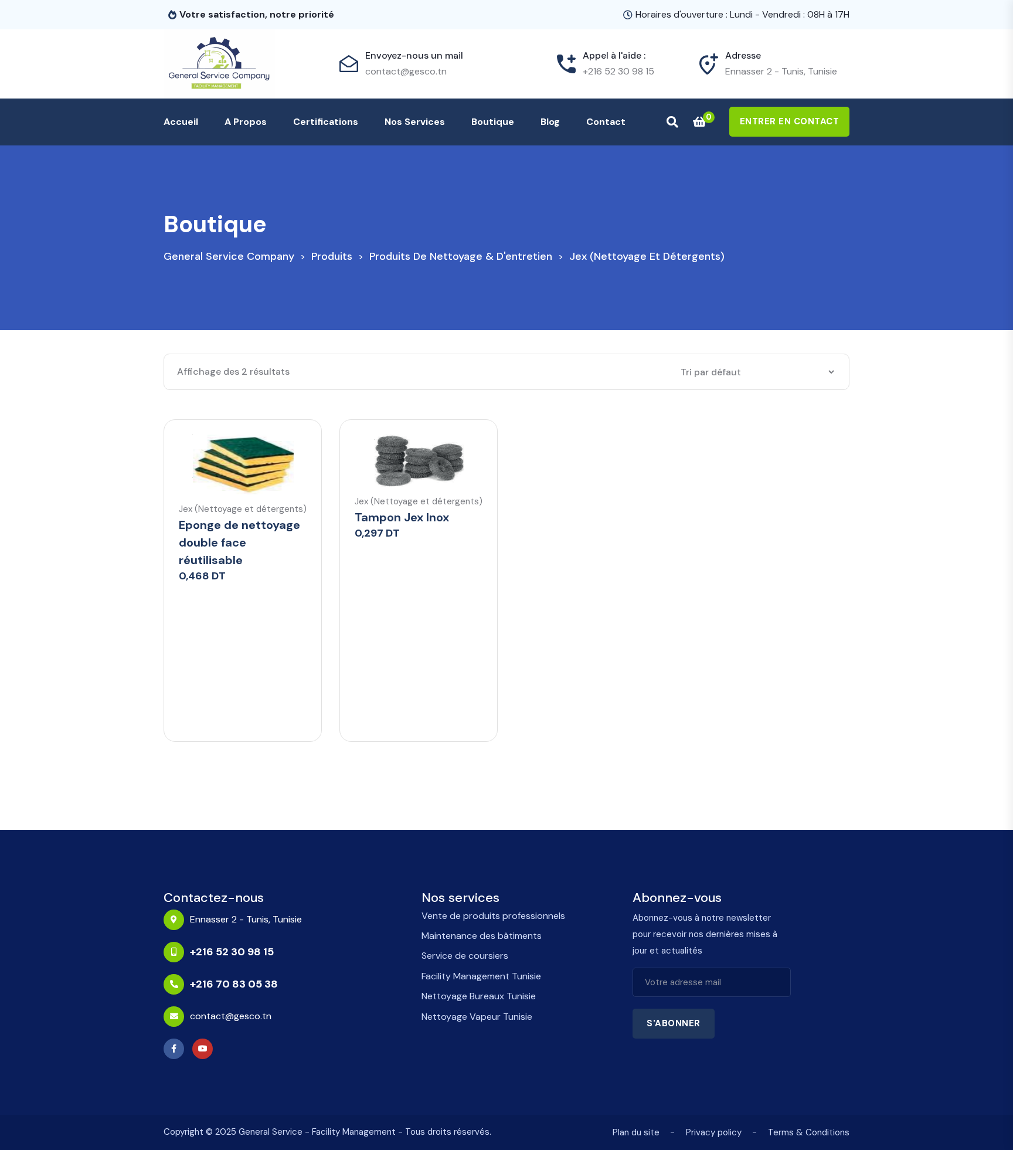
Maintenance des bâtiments (481, 936)
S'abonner (674, 1023)
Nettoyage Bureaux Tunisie (478, 996)
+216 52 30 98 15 (618, 71)
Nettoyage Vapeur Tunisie (476, 1016)
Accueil (181, 122)
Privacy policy (714, 1132)
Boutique (492, 122)
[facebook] (177, 1049)
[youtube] (205, 1049)
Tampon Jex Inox (402, 517)
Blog (550, 122)
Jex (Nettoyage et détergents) (243, 509)
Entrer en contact (789, 121)
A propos (246, 122)
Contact (606, 122)
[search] (672, 122)
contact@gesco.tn (406, 71)
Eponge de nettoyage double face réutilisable (239, 542)
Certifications (325, 122)
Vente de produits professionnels (493, 916)
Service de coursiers (464, 955)
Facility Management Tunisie (481, 976)
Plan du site (636, 1132)
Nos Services (415, 122)
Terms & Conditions (808, 1132)
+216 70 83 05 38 (234, 984)
